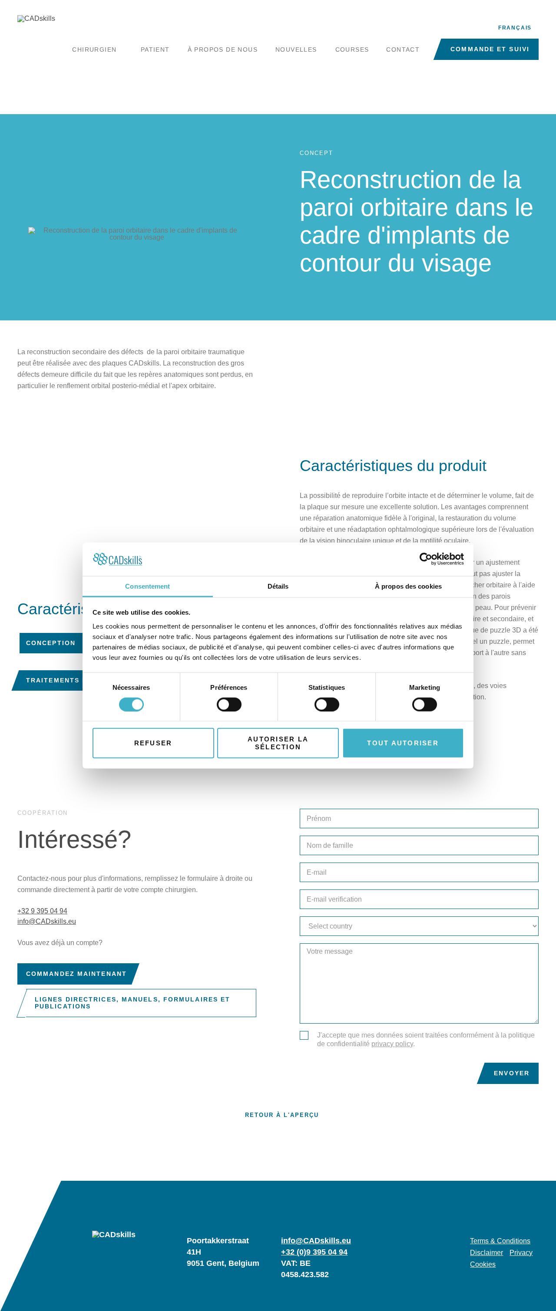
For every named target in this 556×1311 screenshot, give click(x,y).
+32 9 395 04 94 (42, 911)
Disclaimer (486, 1252)
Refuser (153, 743)
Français (515, 28)
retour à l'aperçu (281, 1115)
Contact (403, 49)
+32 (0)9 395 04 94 (314, 1252)
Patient (155, 49)
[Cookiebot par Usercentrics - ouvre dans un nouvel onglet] (426, 559)
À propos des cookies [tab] (408, 586)
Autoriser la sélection (278, 743)
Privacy (521, 1252)
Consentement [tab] (147, 586)
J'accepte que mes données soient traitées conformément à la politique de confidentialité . (426, 1039)
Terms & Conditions (500, 1241)
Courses (352, 49)
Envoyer (512, 1073)
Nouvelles (296, 49)
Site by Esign (533, 1298)
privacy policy (392, 1043)
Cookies (483, 1264)
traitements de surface (78, 680)
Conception (51, 642)
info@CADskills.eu (46, 921)
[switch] (229, 704)
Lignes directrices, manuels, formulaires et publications (132, 1003)
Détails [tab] (278, 586)
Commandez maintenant (76, 973)
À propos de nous (223, 49)
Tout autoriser (403, 743)
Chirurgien (94, 49)
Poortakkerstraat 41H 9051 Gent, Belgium (223, 1252)
